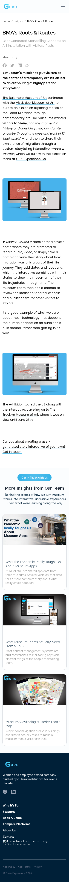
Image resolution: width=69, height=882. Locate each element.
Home (6, 21)
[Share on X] (12, 65)
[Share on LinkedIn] (20, 65)
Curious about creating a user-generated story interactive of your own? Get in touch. (33, 446)
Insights (18, 21)
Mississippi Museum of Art (35, 103)
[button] (62, 6)
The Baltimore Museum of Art (24, 98)
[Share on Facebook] (4, 65)
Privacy (37, 866)
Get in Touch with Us (34, 477)
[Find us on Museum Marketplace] (27, 845)
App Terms (24, 866)
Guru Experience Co (31, 159)
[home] (10, 6)
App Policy (9, 866)
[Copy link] (27, 65)
